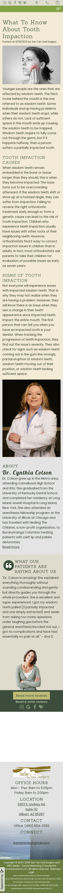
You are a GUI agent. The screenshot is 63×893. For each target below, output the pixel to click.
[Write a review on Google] (28, 707)
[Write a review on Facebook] (35, 707)
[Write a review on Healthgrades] (41, 707)
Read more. (11, 547)
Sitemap (55, 869)
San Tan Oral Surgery (43, 862)
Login (31, 872)
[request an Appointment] (58, 3)
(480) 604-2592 (36, 826)
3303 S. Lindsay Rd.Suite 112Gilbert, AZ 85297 (32, 809)
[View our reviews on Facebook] (15, 2)
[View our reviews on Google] (10, 2)
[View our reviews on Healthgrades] (20, 2)
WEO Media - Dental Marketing (24, 865)
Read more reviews (31, 695)
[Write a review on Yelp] (22, 707)
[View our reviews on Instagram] (4, 2)
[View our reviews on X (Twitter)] (24, 2)
